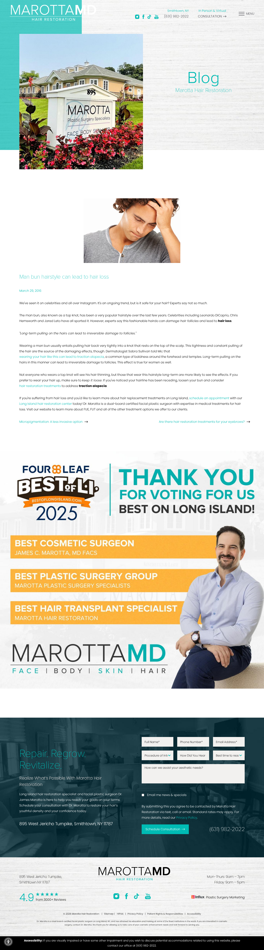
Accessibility (194, 913)
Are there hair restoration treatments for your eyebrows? (202, 421)
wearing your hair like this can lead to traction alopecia (61, 356)
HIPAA (120, 913)
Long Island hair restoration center (45, 403)
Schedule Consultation (163, 829)
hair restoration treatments (40, 386)
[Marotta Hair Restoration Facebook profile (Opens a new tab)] (143, 16)
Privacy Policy (186, 817)
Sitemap (108, 913)
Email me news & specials (167, 795)
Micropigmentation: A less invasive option (51, 421)
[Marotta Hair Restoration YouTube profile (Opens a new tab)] (156, 16)
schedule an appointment (209, 398)
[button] (8, 941)
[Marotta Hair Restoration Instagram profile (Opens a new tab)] (137, 16)
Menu (250, 13)
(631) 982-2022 (176, 16)
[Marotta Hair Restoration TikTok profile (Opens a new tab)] (149, 16)
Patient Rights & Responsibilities (165, 913)
